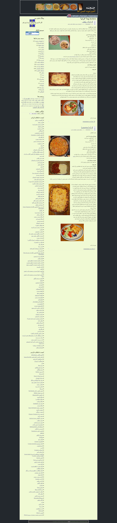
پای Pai (41, 374)
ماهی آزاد (40, 320)
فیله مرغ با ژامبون (38, 256)
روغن (36, 100)
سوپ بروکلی (39, 412)
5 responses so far (89, 249)
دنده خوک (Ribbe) (38, 393)
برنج (34, 98)
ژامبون (40, 105)
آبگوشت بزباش (39, 120)
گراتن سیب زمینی (38, 477)
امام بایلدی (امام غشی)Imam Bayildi (33, 357)
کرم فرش (35, 105)
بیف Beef (40, 365)
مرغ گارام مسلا (39, 489)
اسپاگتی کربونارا (38, 361)
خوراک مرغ (40, 171)
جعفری (42, 100)
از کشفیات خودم (78, 24)
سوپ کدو (40, 416)
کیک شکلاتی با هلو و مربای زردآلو (34, 470)
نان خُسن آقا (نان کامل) (37, 333)
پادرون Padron (39, 372)
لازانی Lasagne (39, 479)
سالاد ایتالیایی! (39, 399)
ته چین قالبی (39, 158)
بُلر (42, 363)
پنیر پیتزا (24, 103)
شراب (40, 102)
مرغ (36, 103)
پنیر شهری (40, 143)
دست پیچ (40, 190)
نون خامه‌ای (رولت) (38, 345)
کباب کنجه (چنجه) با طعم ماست (35, 262)
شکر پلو (41, 244)
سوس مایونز (39, 410)
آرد (43, 98)
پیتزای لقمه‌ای (39, 378)
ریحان (33, 100)
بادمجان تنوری (39, 139)
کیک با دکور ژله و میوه (37, 308)
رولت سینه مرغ (39, 212)
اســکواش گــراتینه (38, 359)
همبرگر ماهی (39, 347)
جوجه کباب (40, 162)
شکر (37, 102)
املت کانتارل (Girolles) (37, 135)
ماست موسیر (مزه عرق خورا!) (35, 318)
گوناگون (42, 91)
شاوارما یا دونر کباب (37, 424)
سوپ (28, 100)
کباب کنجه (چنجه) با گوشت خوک (34, 265)
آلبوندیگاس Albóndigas (37, 355)
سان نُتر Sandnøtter (38, 403)
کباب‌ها (42, 89)
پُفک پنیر (41, 147)
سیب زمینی (24, 100)
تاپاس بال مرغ (39, 386)
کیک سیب (40, 464)
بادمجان (36, 98)
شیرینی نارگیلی (39, 429)
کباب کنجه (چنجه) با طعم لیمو (35, 260)
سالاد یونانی (40, 401)
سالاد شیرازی (39, 219)
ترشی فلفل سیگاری (38, 152)
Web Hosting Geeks (83, 521)
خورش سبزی (39, 175)
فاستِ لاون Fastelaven (37, 431)
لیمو (22, 102)
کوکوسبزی (40, 304)
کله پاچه (41, 287)
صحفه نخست (93, 16)
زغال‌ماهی (64, 58)
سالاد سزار (40, 405)
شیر (35, 102)
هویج (30, 103)
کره (32, 105)
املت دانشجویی (39, 133)
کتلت (41, 269)
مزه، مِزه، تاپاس (39, 496)
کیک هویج (40, 474)
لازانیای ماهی (87, 22)
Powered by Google (32, 34)
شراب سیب (40, 238)
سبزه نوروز (40, 221)
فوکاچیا (41, 437)
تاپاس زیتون (40, 384)
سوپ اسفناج (39, 223)
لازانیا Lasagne (87, 127)
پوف (42, 145)
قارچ (24, 102)
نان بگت (41, 504)
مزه (43, 77)
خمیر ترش (40, 188)
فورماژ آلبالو (40, 435)
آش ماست (40, 128)
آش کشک (40, 126)
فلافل (41, 433)
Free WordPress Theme (74, 521)
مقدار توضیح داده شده (73, 56)
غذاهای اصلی (72, 24)
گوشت (35, 107)
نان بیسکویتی (39, 508)
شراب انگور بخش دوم (37, 236)
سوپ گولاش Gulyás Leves (36, 418)
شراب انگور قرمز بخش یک (36, 233)
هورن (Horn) (39, 513)
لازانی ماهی (40, 481)
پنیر (27, 103)
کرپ (41, 448)
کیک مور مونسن (39, 472)
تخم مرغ (27, 98)
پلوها (42, 85)
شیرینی (32, 102)
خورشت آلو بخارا (38, 179)
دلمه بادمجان (39, 192)
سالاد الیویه (40, 397)
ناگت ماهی (40, 500)
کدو (38, 105)
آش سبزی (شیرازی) (37, 124)
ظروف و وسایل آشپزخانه (36, 248)
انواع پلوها (41, 45)
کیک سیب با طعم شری (37, 466)
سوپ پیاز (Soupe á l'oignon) (36, 414)
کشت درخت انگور (38, 278)
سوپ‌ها (42, 58)
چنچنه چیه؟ (83, 16)
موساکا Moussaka (38, 498)
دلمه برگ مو (40, 194)
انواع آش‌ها (41, 43)
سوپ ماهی (40, 420)
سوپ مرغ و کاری (38, 422)
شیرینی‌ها (41, 60)
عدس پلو (40, 250)
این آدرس (55, 179)
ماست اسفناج (39, 314)
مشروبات (41, 79)
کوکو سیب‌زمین (39, 297)
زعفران (30, 100)
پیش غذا (42, 87)
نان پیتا (41, 506)
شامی (41, 229)
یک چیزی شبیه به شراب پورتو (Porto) (33, 515)
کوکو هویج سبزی (38, 306)
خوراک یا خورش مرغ (37, 173)
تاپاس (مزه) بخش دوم (37, 382)
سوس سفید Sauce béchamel (35, 407)
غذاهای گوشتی (40, 68)
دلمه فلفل (40, 196)
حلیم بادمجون (39, 169)
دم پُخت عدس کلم (38, 200)
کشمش (30, 105)
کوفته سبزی (40, 291)
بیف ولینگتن (40, 369)
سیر (42, 102)
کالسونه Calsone (38, 441)
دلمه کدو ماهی (39, 198)
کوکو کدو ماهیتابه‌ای (38, 301)
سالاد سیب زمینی (38, 217)
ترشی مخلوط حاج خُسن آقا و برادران (33, 154)
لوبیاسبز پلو (40, 312)
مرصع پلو (40, 325)
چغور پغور (40, 164)
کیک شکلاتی (40, 468)
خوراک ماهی (39, 323)
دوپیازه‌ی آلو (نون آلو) (37, 202)
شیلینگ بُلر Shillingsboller (36, 426)
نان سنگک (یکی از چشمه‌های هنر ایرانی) (32, 335)
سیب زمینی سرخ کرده (37, 227)
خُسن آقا (75, 16)
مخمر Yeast (40, 487)
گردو (24, 105)
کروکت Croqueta (38, 450)
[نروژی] (69, 16)
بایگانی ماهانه (40, 113)
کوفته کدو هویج (39, 295)
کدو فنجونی (40, 446)
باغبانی (42, 47)
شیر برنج (40, 246)
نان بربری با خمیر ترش (37, 339)
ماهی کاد (40, 493)
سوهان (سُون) (39, 225)
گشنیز (22, 105)
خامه (39, 100)
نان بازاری (40, 331)
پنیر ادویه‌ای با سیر (38, 141)
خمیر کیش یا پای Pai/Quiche (36, 391)
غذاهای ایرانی (40, 64)
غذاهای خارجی (74, 129)
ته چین (41, 156)
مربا (43, 75)
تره (23, 98)
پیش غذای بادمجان (38, 149)
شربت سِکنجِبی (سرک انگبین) (35, 240)
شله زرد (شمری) (38, 242)
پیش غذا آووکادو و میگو (37, 380)
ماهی (69, 24)
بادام (39, 98)
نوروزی (42, 83)
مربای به (40, 327)
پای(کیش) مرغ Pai (38, 460)
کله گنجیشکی (39, 289)
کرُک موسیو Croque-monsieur (35, 443)
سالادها (42, 53)
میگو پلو (41, 329)
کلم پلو (41, 284)
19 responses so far (89, 121)
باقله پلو (41, 137)
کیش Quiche (39, 458)
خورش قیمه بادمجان (37, 177)
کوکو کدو (40, 299)
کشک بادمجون (39, 282)
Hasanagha (88, 24)
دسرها (42, 51)
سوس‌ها (42, 56)
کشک (41, 280)
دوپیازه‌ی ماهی (39, 204)
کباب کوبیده (40, 267)
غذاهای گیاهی (40, 70)
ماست (42, 103)
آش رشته (40, 122)
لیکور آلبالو (40, 483)
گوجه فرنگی (40, 107)
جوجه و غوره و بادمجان (37, 160)
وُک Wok (41, 510)
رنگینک (41, 210)
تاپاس (42, 49)
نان (43, 81)
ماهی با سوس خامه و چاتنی (36, 491)
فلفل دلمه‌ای (28, 102)
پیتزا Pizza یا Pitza (38, 376)
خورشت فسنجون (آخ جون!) (36, 181)
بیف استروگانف (39, 367)
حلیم (42, 166)
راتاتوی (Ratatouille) (38, 395)
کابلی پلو (40, 439)
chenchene (88, 129)
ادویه (41, 98)
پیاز (42, 105)
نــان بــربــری (39, 337)
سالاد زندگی (40, 214)
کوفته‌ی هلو (40, 293)
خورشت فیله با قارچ (38, 183)
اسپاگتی (41, 130)
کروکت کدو (40, 452)
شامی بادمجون (39, 231)
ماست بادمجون (39, 316)
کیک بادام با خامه (38, 462)
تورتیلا (41, 388)
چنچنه (90, 7)
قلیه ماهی (40, 258)
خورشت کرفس (39, 185)
